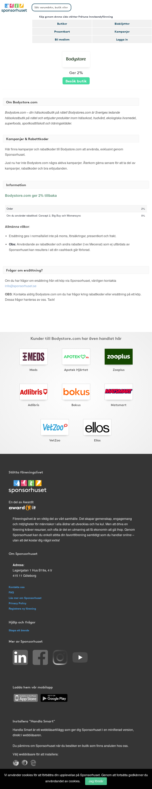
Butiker (62, 23)
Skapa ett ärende (19, 630)
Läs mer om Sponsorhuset (25, 598)
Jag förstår (96, 781)
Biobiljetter (122, 23)
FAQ (11, 592)
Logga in (122, 39)
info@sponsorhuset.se (20, 286)
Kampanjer (122, 31)
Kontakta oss (17, 587)
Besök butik (76, 80)
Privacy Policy (17, 603)
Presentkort (62, 31)
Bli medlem (62, 39)
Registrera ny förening (22, 608)
